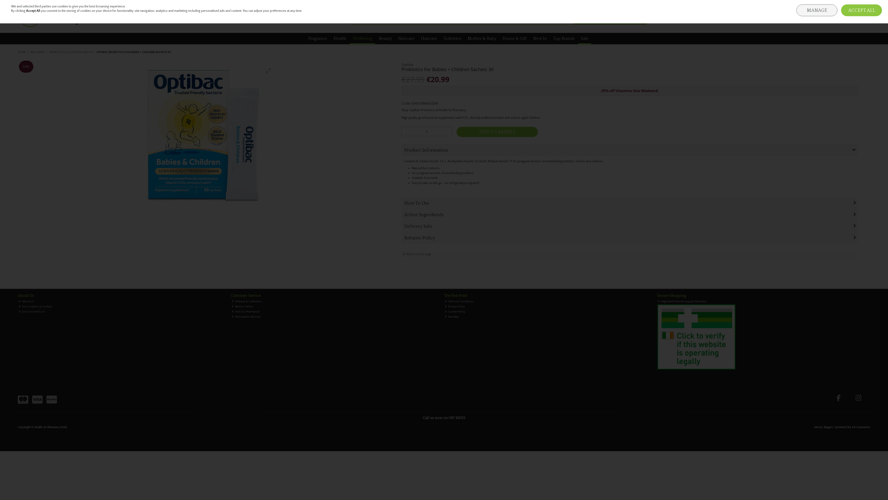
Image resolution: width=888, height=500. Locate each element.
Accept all (861, 10)
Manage (817, 10)
